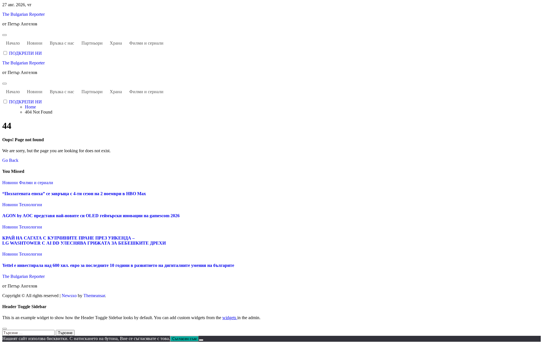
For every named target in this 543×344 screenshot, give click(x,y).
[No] (201, 340)
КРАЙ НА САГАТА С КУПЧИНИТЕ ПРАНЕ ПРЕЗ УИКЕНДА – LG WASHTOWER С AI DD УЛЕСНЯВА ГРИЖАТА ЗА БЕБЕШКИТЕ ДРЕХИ (84, 240)
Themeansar (94, 295)
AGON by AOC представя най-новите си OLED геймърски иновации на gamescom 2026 (91, 215)
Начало (13, 43)
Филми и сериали (146, 43)
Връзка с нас (62, 43)
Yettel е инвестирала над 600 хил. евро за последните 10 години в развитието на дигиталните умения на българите (118, 265)
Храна (116, 43)
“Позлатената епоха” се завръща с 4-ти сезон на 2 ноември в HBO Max (74, 193)
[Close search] (4, 329)
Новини (34, 43)
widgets (229, 317)
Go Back (10, 160)
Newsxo (69, 295)
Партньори (92, 43)
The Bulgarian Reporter (23, 14)
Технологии (30, 204)
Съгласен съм (184, 339)
